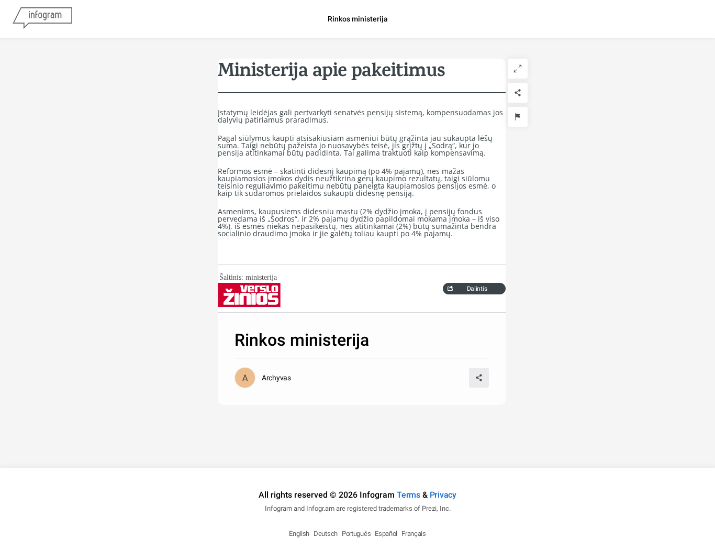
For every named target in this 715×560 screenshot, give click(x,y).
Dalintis (477, 288)
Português (356, 533)
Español (386, 533)
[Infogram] (42, 18)
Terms (408, 495)
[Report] (518, 117)
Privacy (443, 495)
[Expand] (518, 69)
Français (413, 533)
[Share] (518, 93)
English (299, 533)
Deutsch (326, 533)
